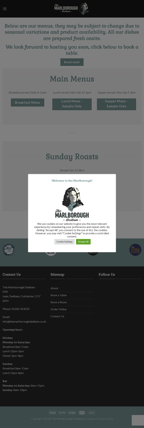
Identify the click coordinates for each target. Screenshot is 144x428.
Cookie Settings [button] (64, 241)
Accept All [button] (83, 241)
